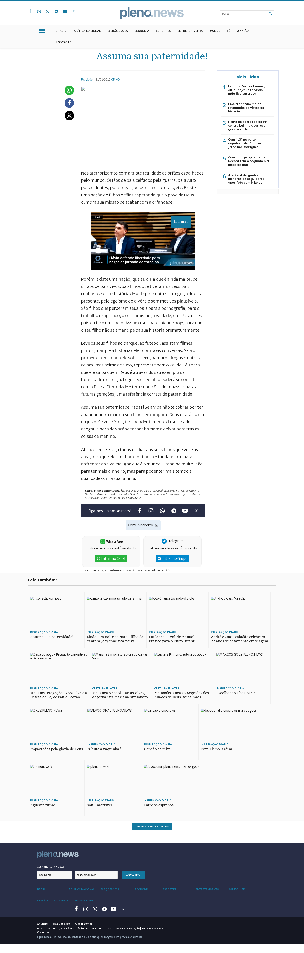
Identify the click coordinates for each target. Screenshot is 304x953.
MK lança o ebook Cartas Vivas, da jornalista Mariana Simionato (120, 695)
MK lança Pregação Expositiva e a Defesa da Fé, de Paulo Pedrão (58, 695)
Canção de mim (157, 749)
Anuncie (42, 923)
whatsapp (47, 11)
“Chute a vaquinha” (104, 749)
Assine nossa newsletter (51, 866)
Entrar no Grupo (174, 558)
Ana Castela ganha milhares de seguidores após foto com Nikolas (246, 178)
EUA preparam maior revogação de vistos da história (246, 107)
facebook (30, 11)
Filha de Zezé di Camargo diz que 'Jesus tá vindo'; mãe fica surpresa (247, 90)
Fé (228, 30)
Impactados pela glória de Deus (56, 749)
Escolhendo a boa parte (236, 693)
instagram (38, 11)
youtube (64, 11)
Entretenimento (190, 30)
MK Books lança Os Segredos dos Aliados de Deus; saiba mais (181, 695)
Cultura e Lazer (104, 688)
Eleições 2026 (117, 30)
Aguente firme (42, 805)
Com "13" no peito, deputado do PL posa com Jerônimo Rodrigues (248, 143)
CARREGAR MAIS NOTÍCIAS (152, 826)
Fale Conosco (61, 923)
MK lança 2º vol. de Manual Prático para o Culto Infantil (173, 639)
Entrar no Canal (112, 558)
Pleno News (152, 13)
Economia (141, 30)
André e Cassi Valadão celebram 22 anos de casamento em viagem (239, 639)
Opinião (243, 30)
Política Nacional (86, 30)
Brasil (61, 30)
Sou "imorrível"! (100, 805)
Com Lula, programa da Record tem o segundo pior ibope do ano (249, 161)
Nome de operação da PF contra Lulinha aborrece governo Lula (247, 125)
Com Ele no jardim (216, 749)
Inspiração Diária (44, 632)
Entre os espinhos (159, 805)
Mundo (215, 30)
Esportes (163, 30)
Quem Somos (83, 923)
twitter (73, 11)
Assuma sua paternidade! (51, 637)
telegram (56, 11)
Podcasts (64, 42)
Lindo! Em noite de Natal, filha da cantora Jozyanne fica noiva (115, 639)
